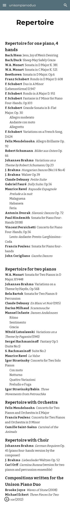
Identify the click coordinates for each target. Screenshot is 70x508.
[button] (4, 5)
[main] (35, 22)
